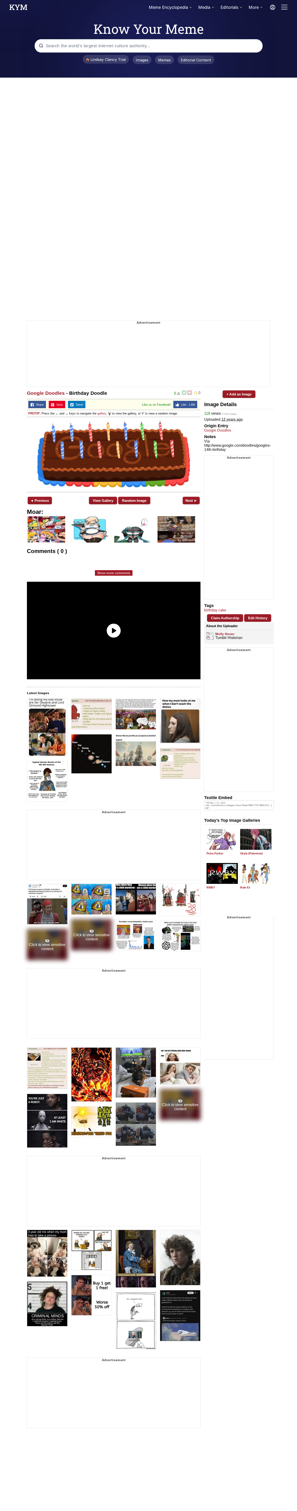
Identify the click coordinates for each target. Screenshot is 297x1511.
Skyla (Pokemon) (251, 853)
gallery (101, 413)
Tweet (78, 404)
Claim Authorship (225, 618)
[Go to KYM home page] (18, 8)
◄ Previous (39, 501)
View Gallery (103, 501)
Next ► (191, 501)
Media (204, 7)
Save (58, 404)
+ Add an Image (239, 394)
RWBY (211, 887)
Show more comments (113, 573)
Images (142, 60)
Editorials (229, 7)
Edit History (257, 618)
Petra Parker (215, 853)
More (253, 7)
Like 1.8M (187, 404)
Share (39, 404)
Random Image (134, 501)
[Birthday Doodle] (113, 454)
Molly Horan (224, 634)
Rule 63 (245, 887)
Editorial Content (196, 60)
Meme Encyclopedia (168, 7)
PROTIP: (34, 413)
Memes (164, 60)
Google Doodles (46, 393)
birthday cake (215, 610)
